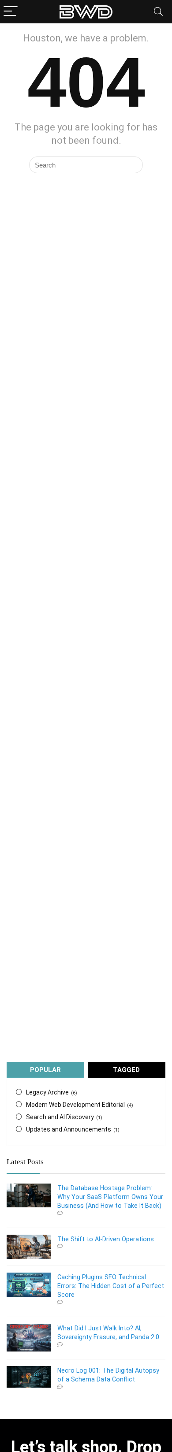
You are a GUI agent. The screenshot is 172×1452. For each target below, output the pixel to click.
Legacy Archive (47, 1092)
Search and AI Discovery (60, 1117)
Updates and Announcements (68, 1129)
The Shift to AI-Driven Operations (105, 1239)
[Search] (158, 11)
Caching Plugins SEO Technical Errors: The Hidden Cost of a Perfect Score (110, 1285)
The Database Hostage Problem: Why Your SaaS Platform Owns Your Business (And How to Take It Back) (110, 1196)
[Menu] (10, 11)
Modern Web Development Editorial (75, 1104)
